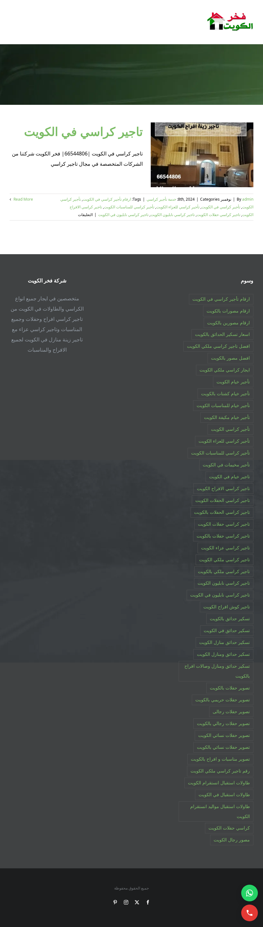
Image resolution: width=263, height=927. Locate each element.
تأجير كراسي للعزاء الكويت (177, 207)
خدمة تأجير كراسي (161, 199)
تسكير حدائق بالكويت (230, 618)
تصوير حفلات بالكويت (230, 688)
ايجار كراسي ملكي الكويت (224, 370)
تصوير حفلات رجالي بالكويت (223, 723)
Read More (23, 199)
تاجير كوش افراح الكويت (226, 607)
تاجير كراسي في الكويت (83, 131)
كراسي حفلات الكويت (229, 828)
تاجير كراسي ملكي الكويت (224, 559)
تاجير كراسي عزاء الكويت (225, 548)
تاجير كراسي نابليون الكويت (172, 214)
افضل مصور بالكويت (230, 358)
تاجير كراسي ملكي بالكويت (224, 571)
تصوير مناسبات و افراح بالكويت (220, 759)
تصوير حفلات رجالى (231, 711)
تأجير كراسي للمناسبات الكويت (129, 207)
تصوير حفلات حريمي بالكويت (222, 700)
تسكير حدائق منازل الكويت (224, 642)
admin (247, 199)
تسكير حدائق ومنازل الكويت (223, 654)
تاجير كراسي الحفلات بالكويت (222, 512)
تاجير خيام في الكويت (229, 476)
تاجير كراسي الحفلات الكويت (222, 500)
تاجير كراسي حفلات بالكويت (223, 536)
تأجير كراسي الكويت (230, 429)
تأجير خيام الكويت (233, 382)
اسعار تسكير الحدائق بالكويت (222, 334)
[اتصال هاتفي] (249, 913)
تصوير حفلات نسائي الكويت (224, 735)
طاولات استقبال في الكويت (224, 794)
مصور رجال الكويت (232, 840)
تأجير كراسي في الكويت (220, 207)
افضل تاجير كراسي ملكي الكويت (218, 346)
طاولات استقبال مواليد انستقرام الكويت (220, 811)
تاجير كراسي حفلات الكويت (218, 214)
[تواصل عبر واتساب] (249, 893)
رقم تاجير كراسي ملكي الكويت (220, 771)
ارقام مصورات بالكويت (228, 311)
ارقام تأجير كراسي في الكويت (107, 199)
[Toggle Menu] (14, 21)
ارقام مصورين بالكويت (228, 323)
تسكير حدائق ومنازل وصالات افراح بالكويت (217, 671)
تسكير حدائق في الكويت (227, 630)
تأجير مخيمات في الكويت (226, 465)
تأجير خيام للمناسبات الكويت (223, 405)
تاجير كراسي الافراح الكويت (223, 488)
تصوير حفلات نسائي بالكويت (223, 747)
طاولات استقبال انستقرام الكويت (219, 783)
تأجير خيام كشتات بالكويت (225, 393)
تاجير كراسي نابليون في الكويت (123, 214)
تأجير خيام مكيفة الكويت (227, 417)
